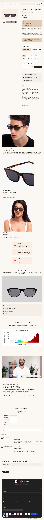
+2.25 (39, 58)
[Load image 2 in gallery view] (8, 22)
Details (23, 85)
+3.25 (36, 60)
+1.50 (28, 58)
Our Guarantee (25, 105)
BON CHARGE (33, 518)
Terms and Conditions (5, 469)
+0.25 (24, 55)
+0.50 (28, 55)
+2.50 (24, 60)
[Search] (37, 4)
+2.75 (28, 60)
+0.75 (32, 55)
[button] (2, 4)
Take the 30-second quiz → (28, 4)
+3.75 (28, 63)
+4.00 (32, 63)
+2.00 (35, 58)
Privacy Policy (37, 468)
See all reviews (6, 424)
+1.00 (36, 55)
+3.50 (24, 63)
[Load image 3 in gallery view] (12, 22)
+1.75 (31, 58)
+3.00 (32, 60)
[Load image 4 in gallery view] (15, 22)
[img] (28, 446)
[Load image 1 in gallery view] (4, 22)
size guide (27, 253)
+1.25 (24, 58)
